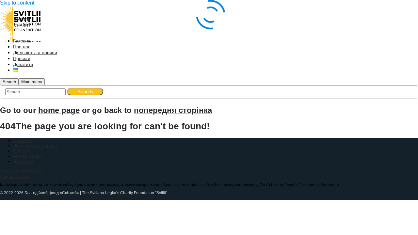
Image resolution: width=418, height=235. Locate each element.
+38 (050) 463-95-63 (21, 171)
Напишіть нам (15, 176)
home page (59, 110)
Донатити (23, 161)
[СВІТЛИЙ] (20, 27)
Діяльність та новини (35, 145)
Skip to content (17, 3)
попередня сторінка (173, 110)
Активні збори (27, 156)
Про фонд (24, 140)
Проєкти (21, 150)
